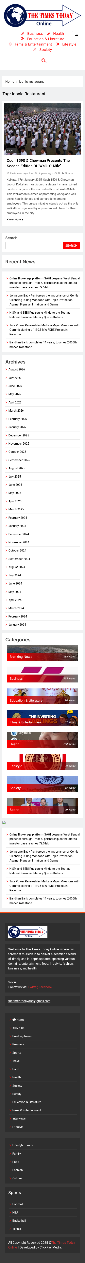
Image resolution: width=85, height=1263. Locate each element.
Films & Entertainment (26, 1110)
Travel (16, 1061)
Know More (14, 219)
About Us (18, 1028)
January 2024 (17, 624)
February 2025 (17, 518)
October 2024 (17, 550)
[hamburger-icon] (76, 34)
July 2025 (14, 476)
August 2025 (16, 468)
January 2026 (17, 427)
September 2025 (19, 460)
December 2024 (18, 534)
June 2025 (15, 485)
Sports (11, 150)
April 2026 (14, 402)
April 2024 (14, 600)
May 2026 (14, 394)
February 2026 (17, 419)
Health (16, 1077)
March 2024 (16, 608)
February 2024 (17, 616)
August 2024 (16, 567)
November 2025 (18, 443)
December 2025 (18, 435)
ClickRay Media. (51, 1247)
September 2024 (19, 559)
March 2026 (16, 410)
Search (11, 238)
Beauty (16, 1094)
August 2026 (16, 369)
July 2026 (14, 378)
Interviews (19, 1118)
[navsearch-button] (42, 61)
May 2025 (14, 493)
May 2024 (14, 592)
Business (18, 1044)
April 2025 (14, 501)
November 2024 (18, 542)
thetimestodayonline (21, 173)
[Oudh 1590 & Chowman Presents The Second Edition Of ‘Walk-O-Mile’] (42, 129)
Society (17, 1086)
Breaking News (22, 1036)
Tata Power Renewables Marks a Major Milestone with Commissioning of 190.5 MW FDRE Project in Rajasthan (44, 330)
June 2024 (15, 583)
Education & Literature (26, 1102)
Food (15, 1069)
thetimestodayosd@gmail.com (29, 1001)
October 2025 (17, 452)
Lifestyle (17, 1127)
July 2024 (14, 575)
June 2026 (15, 386)
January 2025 (17, 526)
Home (20, 1020)
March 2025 (16, 509)
